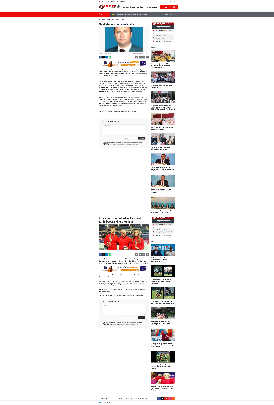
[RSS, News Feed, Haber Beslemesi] (173, 398)
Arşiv (117, 1)
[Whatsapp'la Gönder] (110, 57)
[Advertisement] (92, 38)
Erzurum (126, 7)
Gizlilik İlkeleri (138, 398)
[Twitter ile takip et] (162, 398)
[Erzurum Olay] (109, 7)
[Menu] (162, 7)
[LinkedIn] (106, 57)
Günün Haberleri (111, 1)
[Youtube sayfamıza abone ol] (166, 398)
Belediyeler (140, 7)
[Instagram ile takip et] (170, 398)
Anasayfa (103, 19)
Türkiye (148, 7)
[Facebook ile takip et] (159, 398)
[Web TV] (171, 1)
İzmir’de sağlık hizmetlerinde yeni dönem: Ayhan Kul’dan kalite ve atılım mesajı (134, 14)
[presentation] (104, 14)
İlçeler (132, 7)
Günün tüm (170, 14)
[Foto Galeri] (174, 1)
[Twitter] (103, 57)
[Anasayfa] (99, 1)
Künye (126, 398)
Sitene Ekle (122, 1)
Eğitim (108, 19)
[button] (140, 57)
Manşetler (104, 1)
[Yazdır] (136, 57)
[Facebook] (100, 57)
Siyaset (154, 7)
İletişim (131, 398)
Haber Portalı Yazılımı (106, 402)
